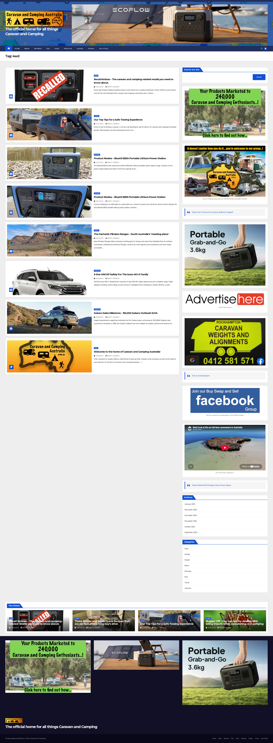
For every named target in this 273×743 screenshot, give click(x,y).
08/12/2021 (100, 201)
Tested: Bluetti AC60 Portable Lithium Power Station (211, 485)
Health (187, 560)
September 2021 (191, 532)
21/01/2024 (100, 124)
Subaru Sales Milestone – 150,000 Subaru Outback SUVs (125, 313)
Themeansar (42, 738)
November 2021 (191, 521)
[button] (262, 48)
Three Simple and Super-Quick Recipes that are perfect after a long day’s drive (102, 622)
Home (17, 49)
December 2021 (191, 515)
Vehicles (68, 49)
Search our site (191, 69)
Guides (80, 49)
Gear (57, 49)
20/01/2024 (212, 627)
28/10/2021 (100, 238)
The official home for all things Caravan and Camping (51, 727)
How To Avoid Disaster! (200, 376)
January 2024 (190, 504)
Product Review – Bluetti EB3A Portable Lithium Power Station (130, 158)
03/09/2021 (100, 356)
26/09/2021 (100, 278)
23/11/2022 (100, 162)
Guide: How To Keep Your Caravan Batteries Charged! (212, 212)
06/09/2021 (100, 317)
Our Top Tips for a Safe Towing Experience (118, 119)
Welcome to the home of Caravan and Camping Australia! (127, 351)
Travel (91, 49)
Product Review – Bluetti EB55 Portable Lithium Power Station (130, 197)
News (27, 49)
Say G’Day (103, 49)
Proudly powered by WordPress (15, 738)
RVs (48, 49)
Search (259, 77)
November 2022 (191, 510)
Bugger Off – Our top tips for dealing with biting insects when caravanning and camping (234, 622)
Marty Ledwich (113, 87)
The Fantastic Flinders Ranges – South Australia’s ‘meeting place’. (131, 234)
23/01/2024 (100, 87)
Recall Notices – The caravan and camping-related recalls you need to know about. (35, 622)
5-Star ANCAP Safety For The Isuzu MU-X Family (121, 274)
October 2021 (190, 527)
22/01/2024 (81, 627)
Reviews (38, 49)
